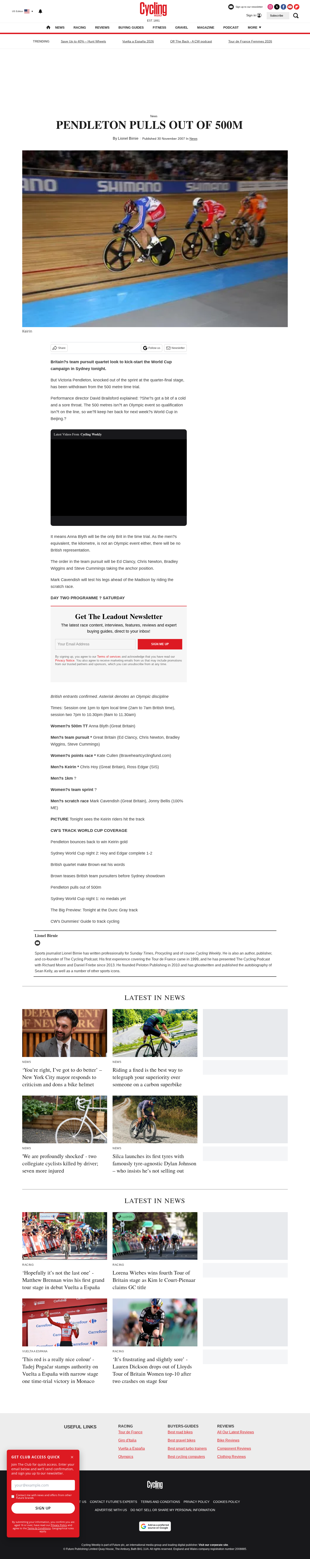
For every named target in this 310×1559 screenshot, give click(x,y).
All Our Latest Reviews (235, 1432)
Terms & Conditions (39, 1528)
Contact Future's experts (113, 1502)
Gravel (181, 27)
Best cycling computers (186, 1457)
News (59, 27)
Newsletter (178, 348)
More (253, 27)
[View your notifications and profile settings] (40, 11)
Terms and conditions (160, 1502)
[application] (119, 477)
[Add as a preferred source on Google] (155, 1526)
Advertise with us (111, 1510)
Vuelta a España (131, 1448)
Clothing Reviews (231, 1457)
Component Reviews (234, 1448)
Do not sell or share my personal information (172, 1510)
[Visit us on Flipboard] (296, 7)
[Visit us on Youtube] (290, 7)
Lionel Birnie (128, 138)
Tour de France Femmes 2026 (250, 41)
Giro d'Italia (127, 1440)
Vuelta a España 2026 (138, 41)
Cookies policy (226, 1502)
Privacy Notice (64, 660)
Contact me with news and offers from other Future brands (44, 1496)
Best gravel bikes (181, 1440)
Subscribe (276, 15)
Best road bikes (180, 1432)
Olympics (125, 1457)
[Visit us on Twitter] (277, 7)
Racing (80, 27)
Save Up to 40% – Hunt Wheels (83, 41)
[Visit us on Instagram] (270, 7)
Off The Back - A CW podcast (191, 41)
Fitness (159, 27)
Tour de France (130, 1432)
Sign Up (43, 1508)
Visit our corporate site (213, 1545)
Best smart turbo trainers (187, 1448)
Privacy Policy (59, 1525)
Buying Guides (131, 27)
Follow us (154, 348)
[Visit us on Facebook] (283, 7)
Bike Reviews (228, 1440)
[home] (48, 28)
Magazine (205, 27)
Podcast (231, 27)
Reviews (102, 27)
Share (62, 348)
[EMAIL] (38, 943)
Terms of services (109, 656)
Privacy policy (196, 1502)
